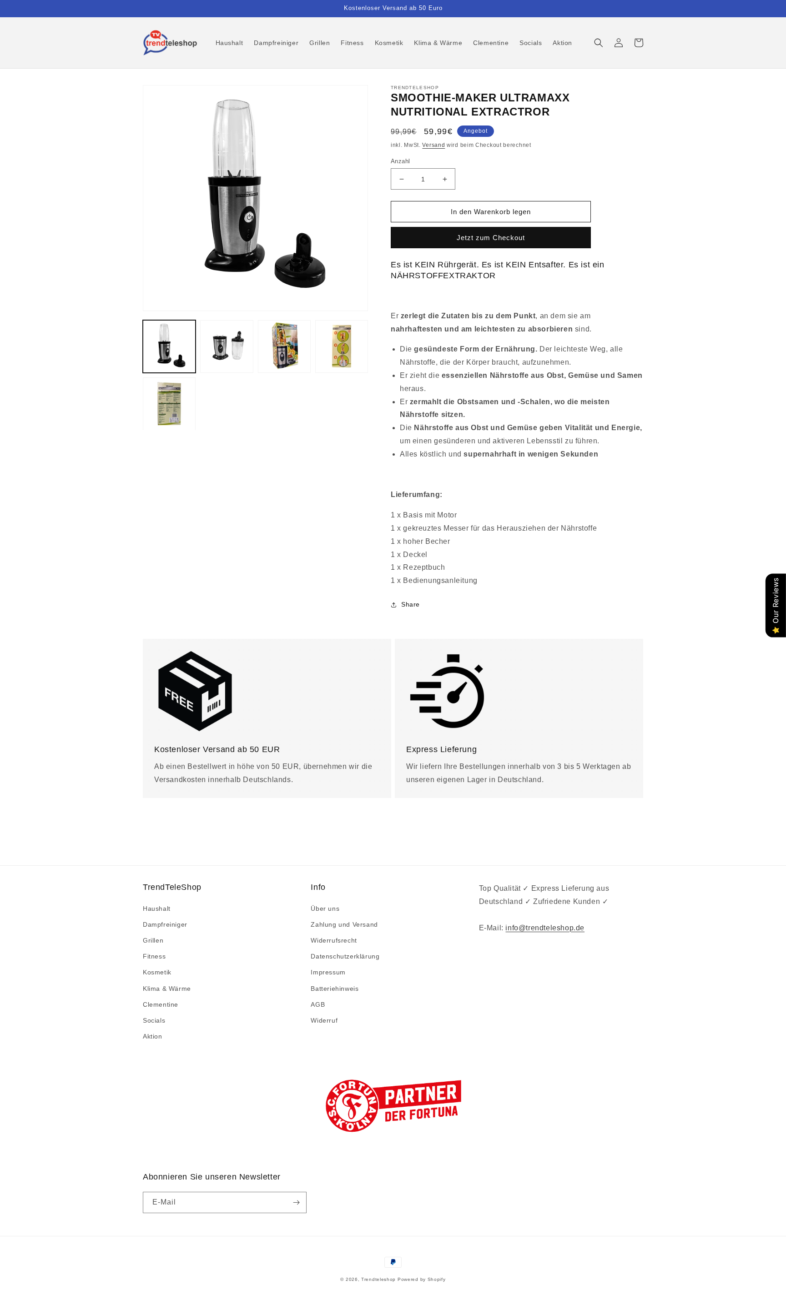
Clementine (160, 1004)
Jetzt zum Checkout (491, 237)
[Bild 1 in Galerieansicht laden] (169, 346)
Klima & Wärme (167, 988)
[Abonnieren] (296, 1202)
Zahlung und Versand (344, 924)
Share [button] (410, 604)
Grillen (153, 940)
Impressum (328, 972)
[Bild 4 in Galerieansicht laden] (341, 346)
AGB (318, 1004)
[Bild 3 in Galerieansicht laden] (284, 346)
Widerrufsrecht (334, 940)
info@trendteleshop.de (544, 928)
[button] (599, 43)
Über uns (325, 908)
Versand (433, 145)
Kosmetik (157, 972)
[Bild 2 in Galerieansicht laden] (226, 346)
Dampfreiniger (165, 924)
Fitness (154, 956)
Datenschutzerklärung (345, 956)
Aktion (152, 1036)
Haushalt (157, 908)
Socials (154, 1020)
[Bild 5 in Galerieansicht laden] (169, 403)
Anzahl (400, 161)
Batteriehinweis (334, 988)
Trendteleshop (378, 1279)
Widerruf (324, 1020)
